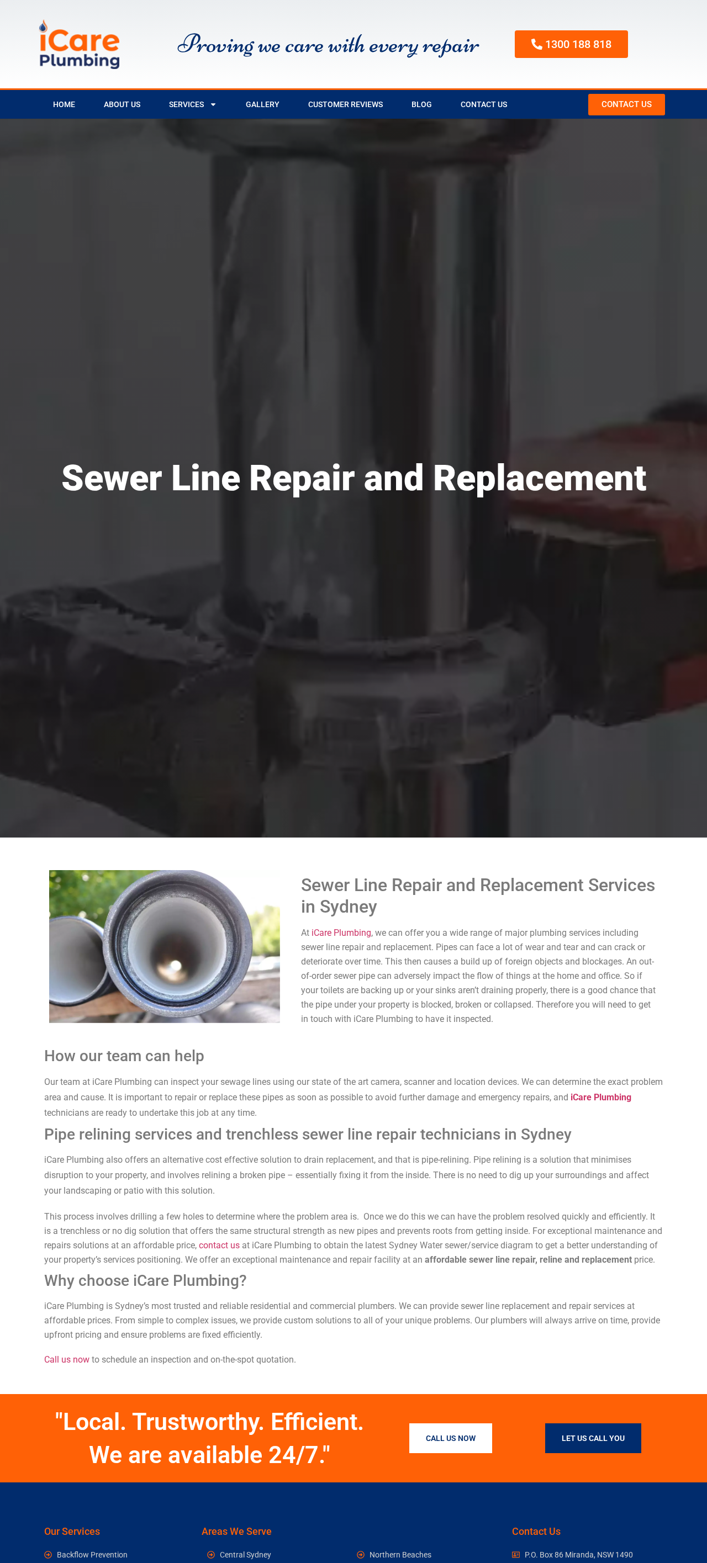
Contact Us (484, 104)
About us (122, 104)
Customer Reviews (345, 104)
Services (186, 104)
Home (64, 104)
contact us (219, 1245)
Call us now (66, 1359)
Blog (421, 104)
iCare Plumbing (341, 933)
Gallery (262, 104)
